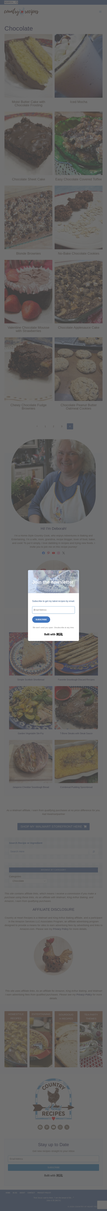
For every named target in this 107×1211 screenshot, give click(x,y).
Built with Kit (53, 634)
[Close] (75, 574)
